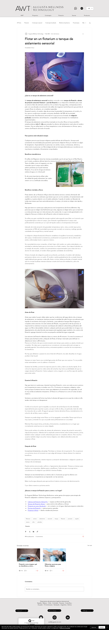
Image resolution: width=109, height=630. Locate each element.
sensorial (50, 518)
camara (35, 518)
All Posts (19, 23)
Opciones (93, 627)
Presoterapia (76, 23)
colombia (39, 522)
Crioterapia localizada (50, 23)
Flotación (26, 23)
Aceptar (102, 627)
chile (33, 522)
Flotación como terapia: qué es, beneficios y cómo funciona (28, 565)
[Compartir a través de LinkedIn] (33, 531)
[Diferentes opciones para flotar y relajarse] (54, 554)
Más (83, 23)
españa (77, 518)
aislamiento (42, 518)
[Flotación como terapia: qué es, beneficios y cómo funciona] (28, 554)
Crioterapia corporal (37, 23)
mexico (28, 522)
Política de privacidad (64, 628)
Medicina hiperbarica (64, 23)
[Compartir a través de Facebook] (25, 531)
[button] (90, 23)
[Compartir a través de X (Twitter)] (29, 531)
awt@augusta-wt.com (54, 622)
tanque (56, 518)
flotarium (28, 518)
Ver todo (90, 545)
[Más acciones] (83, 34)
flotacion (63, 518)
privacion (70, 518)
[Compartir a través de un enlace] (37, 531)
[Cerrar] (107, 627)
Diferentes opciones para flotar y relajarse (53, 565)
